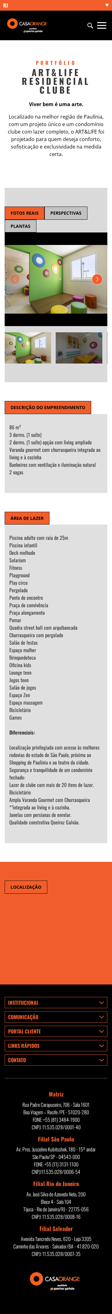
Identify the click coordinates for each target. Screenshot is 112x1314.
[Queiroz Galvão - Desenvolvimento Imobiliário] (28, 25)
